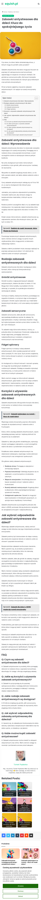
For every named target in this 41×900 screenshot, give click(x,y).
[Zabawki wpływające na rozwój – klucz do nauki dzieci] (30, 853)
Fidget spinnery (11, 109)
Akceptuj (20, 886)
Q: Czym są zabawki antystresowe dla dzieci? (19, 121)
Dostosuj (20, 891)
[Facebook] (4, 835)
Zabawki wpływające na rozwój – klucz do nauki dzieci (29, 862)
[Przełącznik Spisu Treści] (35, 98)
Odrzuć (20, 896)
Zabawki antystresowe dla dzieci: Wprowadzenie (19, 101)
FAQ (5, 119)
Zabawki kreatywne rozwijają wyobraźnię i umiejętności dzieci (9, 862)
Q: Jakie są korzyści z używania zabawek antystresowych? (18, 124)
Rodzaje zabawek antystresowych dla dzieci (17, 103)
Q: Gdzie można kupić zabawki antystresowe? (19, 135)
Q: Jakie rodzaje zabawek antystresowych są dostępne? (19, 128)
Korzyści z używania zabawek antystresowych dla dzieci (19, 112)
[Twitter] (8, 835)
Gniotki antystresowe (12, 105)
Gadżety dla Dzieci (13, 12)
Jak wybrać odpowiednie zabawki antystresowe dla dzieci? (20, 116)
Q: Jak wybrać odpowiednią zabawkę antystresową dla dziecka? (21, 132)
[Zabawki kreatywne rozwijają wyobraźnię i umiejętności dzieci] (11, 853)
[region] (20, 882)
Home (5, 12)
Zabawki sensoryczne (13, 107)
